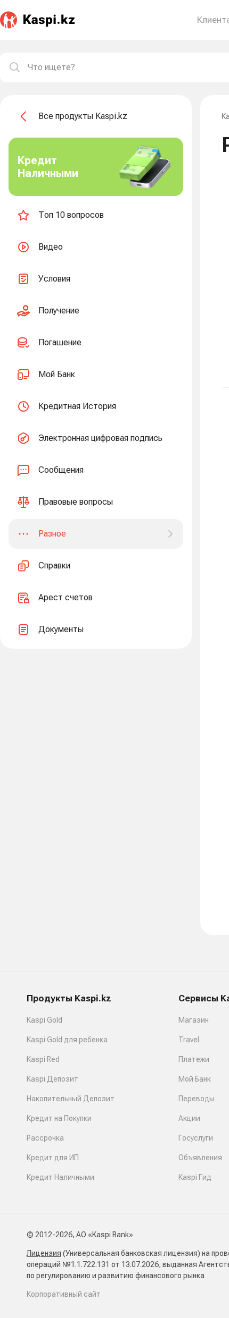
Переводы (196, 1098)
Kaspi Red (43, 1059)
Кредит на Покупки (59, 1118)
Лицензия (44, 1253)
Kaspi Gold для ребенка (67, 1039)
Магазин (193, 1020)
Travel (188, 1039)
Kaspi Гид (194, 1177)
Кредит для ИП (53, 1157)
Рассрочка (45, 1138)
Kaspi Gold (44, 1020)
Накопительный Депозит (70, 1098)
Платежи (193, 1059)
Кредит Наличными (60, 1177)
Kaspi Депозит (52, 1079)
